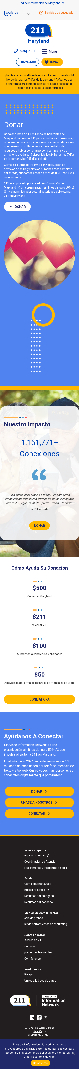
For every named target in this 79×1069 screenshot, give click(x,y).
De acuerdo (40, 1063)
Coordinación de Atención (40, 861)
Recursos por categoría (39, 896)
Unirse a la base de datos (40, 980)
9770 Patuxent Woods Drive (38, 1028)
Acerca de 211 (33, 940)
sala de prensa (33, 918)
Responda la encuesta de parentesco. (40, 87)
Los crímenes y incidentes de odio (45, 867)
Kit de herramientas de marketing (45, 924)
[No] (74, 1054)
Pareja (28, 974)
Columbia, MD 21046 (38, 1035)
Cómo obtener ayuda (37, 883)
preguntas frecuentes (38, 952)
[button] (28, 14)
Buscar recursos (34, 889)
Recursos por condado (38, 902)
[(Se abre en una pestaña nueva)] (39, 1000)
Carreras (29, 946)
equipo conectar (34, 855)
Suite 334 (38, 1031)
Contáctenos (32, 958)
